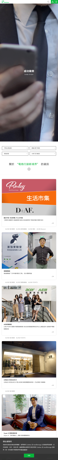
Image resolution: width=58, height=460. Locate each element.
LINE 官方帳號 (10, 229)
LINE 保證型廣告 (22, 282)
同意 (29, 455)
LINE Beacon (42, 229)
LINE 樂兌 (32, 229)
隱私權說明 (24, 450)
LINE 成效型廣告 (22, 229)
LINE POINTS (33, 282)
